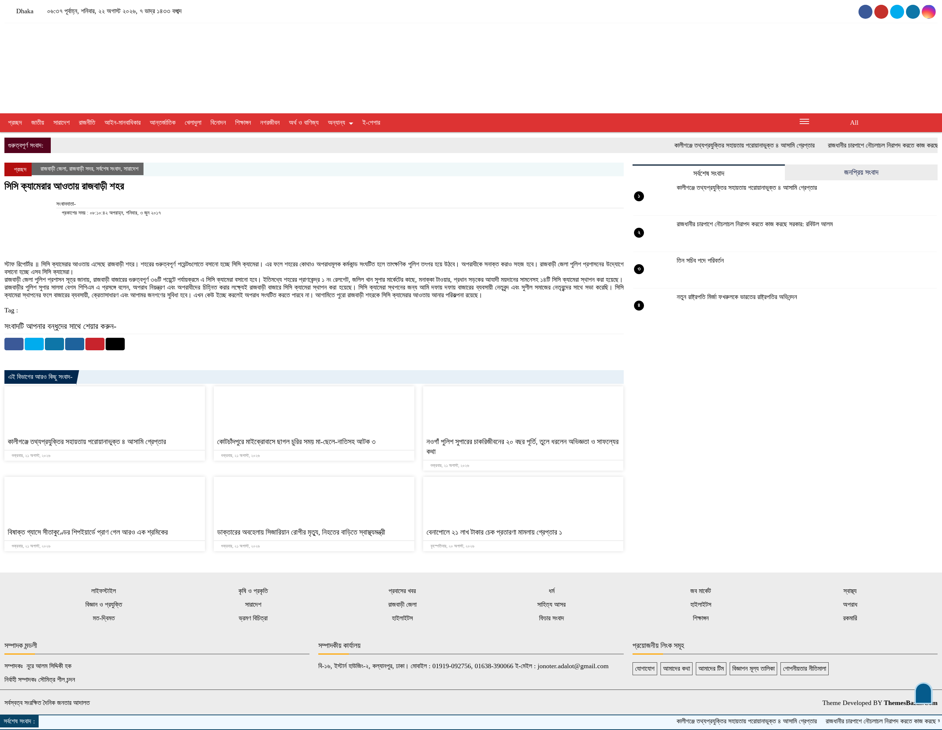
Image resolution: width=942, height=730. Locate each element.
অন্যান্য (336, 122)
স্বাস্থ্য (850, 591)
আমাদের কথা (676, 668)
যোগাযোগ (645, 668)
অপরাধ (850, 604)
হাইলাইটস (700, 604)
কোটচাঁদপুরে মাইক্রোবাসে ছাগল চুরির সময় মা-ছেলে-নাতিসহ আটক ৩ (296, 441)
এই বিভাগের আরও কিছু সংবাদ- (40, 376)
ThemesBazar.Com (911, 702)
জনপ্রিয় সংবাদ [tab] (861, 172)
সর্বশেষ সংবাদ (108, 169)
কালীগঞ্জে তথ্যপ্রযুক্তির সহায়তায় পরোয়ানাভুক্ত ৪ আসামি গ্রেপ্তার (727, 145)
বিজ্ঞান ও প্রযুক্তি (103, 604)
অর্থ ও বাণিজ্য (304, 122)
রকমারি (850, 618)
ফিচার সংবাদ (551, 618)
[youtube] (881, 12)
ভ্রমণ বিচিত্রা (253, 618)
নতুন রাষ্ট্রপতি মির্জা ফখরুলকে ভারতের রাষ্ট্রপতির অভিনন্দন (737, 297)
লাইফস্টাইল (103, 591)
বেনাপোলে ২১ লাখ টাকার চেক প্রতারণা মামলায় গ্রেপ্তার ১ (494, 532)
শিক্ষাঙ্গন (243, 122)
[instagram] (897, 12)
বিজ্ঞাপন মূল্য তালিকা (753, 668)
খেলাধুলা (193, 122)
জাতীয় (37, 122)
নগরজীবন (270, 122)
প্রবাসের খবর (402, 591)
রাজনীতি (87, 122)
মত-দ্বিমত (104, 618)
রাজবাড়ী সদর (81, 169)
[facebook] (865, 12)
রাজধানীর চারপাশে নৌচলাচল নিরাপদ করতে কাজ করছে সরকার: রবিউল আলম (755, 224)
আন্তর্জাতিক (163, 122)
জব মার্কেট (700, 591)
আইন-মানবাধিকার (123, 122)
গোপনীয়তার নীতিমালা (804, 668)
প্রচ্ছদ (15, 122)
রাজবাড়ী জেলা (53, 169)
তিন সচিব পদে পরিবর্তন (700, 260)
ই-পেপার (371, 122)
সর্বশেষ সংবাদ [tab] (708, 173)
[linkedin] (929, 12)
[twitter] (913, 12)
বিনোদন (218, 122)
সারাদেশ (61, 122)
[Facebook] (14, 344)
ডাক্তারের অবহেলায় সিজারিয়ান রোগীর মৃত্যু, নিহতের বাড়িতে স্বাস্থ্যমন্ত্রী (301, 532)
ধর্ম (552, 591)
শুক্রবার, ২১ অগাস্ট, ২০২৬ (30, 455)
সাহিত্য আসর (551, 604)
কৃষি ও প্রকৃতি (253, 591)
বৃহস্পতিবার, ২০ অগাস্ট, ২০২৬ (451, 546)
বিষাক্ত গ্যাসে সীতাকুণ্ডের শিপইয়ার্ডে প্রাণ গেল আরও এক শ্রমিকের (88, 532)
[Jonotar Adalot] (156, 63)
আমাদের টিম (711, 668)
